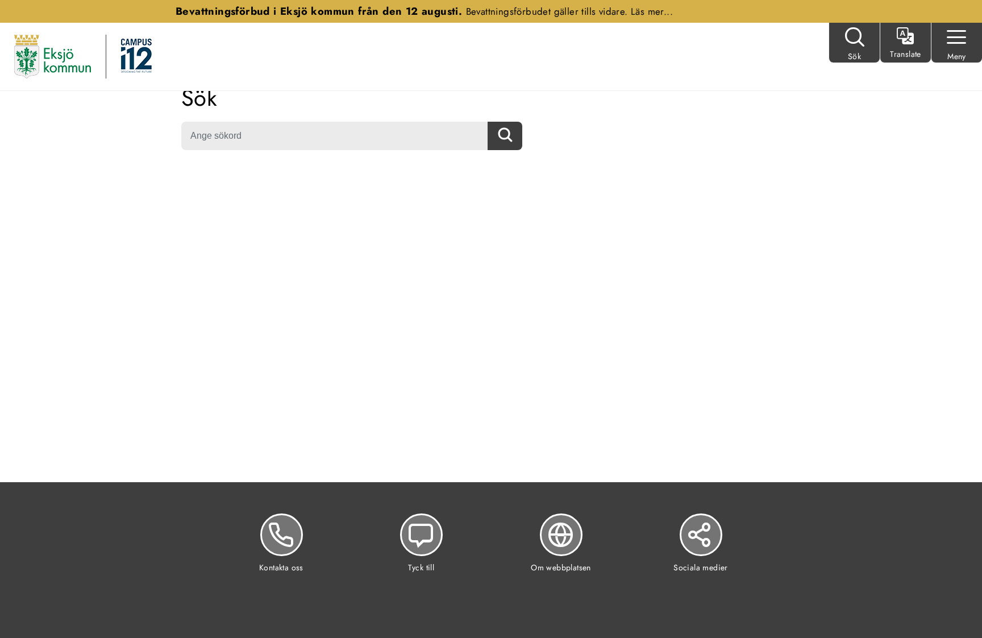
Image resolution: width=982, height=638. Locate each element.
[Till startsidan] (52, 55)
